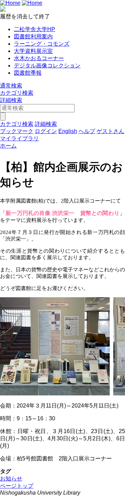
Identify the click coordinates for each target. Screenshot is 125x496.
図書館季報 (28, 73)
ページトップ (16, 486)
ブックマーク (16, 131)
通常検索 (11, 85)
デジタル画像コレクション (47, 65)
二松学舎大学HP (34, 29)
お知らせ (11, 478)
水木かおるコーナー (39, 58)
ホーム (8, 146)
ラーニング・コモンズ (41, 44)
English (67, 131)
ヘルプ (86, 131)
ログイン (46, 131)
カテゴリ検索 (16, 93)
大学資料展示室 (33, 51)
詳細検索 (11, 100)
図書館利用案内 (33, 36)
